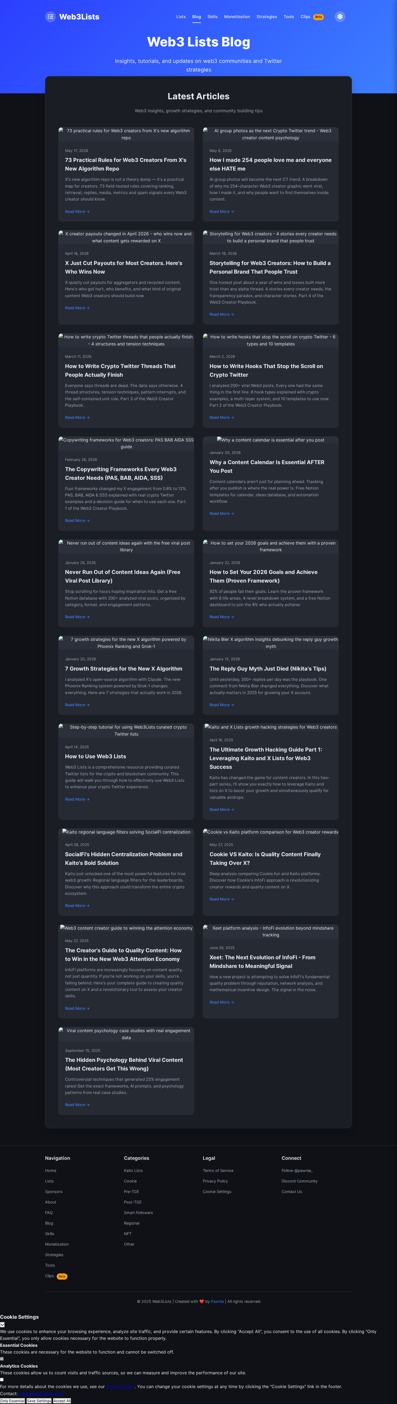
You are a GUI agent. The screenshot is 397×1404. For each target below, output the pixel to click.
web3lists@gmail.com (41, 1393)
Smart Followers (138, 1212)
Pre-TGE (131, 1191)
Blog (196, 16)
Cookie (130, 1181)
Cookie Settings (217, 1191)
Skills (212, 16)
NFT (128, 1233)
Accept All (61, 1401)
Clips (311, 16)
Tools (289, 16)
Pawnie (217, 1301)
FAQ (49, 1212)
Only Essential (13, 1401)
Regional (131, 1223)
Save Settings (39, 1401)
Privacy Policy (215, 1181)
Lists (181, 16)
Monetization (237, 16)
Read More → (77, 211)
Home (50, 1170)
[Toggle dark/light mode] (340, 16)
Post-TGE (133, 1202)
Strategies (267, 16)
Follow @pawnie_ (297, 1170)
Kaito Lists (133, 1170)
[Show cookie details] (2, 1324)
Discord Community (300, 1181)
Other (129, 1244)
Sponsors (54, 1191)
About (50, 1202)
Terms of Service (218, 1170)
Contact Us (292, 1191)
